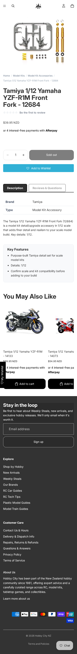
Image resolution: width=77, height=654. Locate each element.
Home (6, 75)
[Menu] (4, 5)
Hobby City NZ (43, 635)
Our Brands (10, 484)
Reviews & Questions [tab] (47, 188)
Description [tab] (15, 188)
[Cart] (72, 6)
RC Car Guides (12, 490)
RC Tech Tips (11, 496)
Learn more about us (16, 598)
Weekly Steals (12, 478)
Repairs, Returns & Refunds (20, 542)
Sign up (38, 441)
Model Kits (19, 75)
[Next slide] (66, 347)
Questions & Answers (16, 548)
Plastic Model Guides (16, 502)
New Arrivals (11, 472)
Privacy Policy (12, 554)
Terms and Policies (38, 643)
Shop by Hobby (13, 466)
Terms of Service (14, 560)
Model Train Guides (15, 508)
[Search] (13, 6)
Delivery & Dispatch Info (18, 536)
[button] (38, 168)
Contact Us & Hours (15, 530)
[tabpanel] (38, 240)
